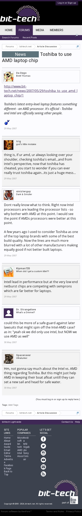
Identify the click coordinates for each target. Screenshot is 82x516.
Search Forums (10, 37)
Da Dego (21, 72)
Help (77, 422)
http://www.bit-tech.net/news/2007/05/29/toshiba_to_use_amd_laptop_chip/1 (40, 91)
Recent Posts (30, 37)
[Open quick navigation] (77, 46)
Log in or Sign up (67, 3)
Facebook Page (8, 467)
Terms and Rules (55, 511)
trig (18, 141)
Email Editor (7, 452)
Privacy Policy (73, 511)
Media (40, 30)
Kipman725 (23, 268)
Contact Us (67, 422)
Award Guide (7, 445)
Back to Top (8, 473)
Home (9, 30)
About (7, 440)
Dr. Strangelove (26, 309)
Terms (7, 456)
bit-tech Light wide (11, 422)
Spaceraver (23, 355)
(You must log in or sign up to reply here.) (58, 399)
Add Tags (13, 405)
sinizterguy (23, 191)
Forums (24, 30)
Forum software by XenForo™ (16, 511)
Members (56, 30)
